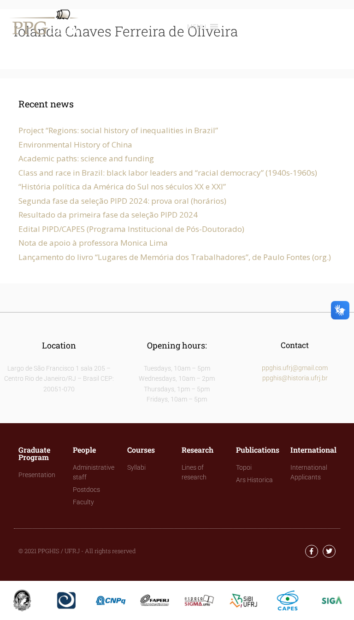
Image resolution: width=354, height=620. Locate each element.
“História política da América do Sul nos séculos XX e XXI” (122, 186)
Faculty (83, 502)
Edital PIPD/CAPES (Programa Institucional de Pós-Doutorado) (131, 229)
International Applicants (308, 472)
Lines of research (194, 472)
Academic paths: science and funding (86, 158)
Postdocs (86, 489)
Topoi (244, 467)
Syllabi (136, 467)
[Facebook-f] (311, 551)
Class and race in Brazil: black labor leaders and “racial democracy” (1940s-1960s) (167, 172)
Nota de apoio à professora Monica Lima (93, 242)
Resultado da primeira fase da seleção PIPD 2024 (108, 214)
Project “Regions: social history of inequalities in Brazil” (118, 130)
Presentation (36, 474)
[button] (196, 27)
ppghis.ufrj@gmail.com (295, 368)
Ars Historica (254, 480)
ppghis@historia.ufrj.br (295, 378)
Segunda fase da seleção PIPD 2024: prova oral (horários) (122, 200)
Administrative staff (93, 472)
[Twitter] (329, 551)
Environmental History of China (75, 144)
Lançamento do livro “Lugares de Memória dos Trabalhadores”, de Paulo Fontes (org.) (174, 257)
